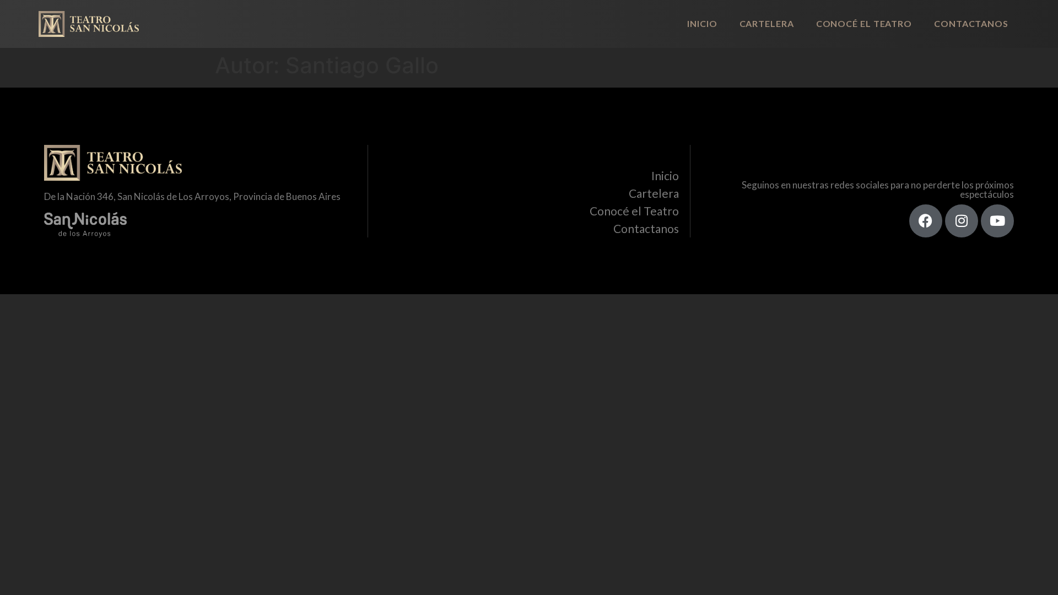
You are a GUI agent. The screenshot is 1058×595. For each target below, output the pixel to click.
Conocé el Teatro (864, 23)
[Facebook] (925, 220)
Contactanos (971, 23)
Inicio (702, 23)
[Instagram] (961, 220)
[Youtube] (997, 220)
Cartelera (766, 23)
